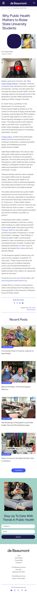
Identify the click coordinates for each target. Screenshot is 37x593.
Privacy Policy (19, 560)
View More (18, 470)
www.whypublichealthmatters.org (14, 280)
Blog (9, 8)
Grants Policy (19, 558)
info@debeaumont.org (18, 576)
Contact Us (18, 562)
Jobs (18, 555)
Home (3, 8)
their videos (20, 248)
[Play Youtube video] (18, 68)
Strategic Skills (7, 230)
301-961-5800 (21, 578)
